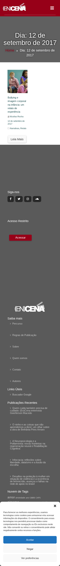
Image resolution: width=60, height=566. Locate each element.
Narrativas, (15, 128)
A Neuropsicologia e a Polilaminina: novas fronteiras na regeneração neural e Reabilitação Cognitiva (28, 445)
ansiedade (20, 498)
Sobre (15, 346)
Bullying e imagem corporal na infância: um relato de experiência (17, 104)
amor (11, 497)
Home (9, 50)
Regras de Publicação (24, 335)
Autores (16, 381)
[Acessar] (20, 265)
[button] (55, 506)
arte (27, 498)
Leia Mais (17, 139)
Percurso (17, 323)
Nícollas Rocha (17, 116)
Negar (30, 549)
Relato (23, 128)
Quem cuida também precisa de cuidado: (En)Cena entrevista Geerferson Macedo (28, 410)
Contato (16, 369)
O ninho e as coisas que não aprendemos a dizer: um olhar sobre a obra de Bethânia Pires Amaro (29, 427)
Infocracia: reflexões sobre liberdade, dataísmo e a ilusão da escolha (28, 462)
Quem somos (19, 358)
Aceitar (30, 539)
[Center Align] (11, 199)
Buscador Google (21, 394)
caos (32, 497)
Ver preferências (30, 558)
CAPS (38, 498)
